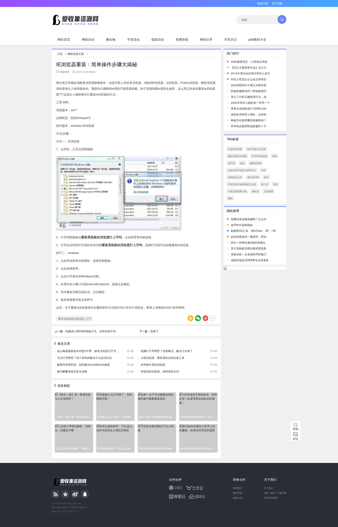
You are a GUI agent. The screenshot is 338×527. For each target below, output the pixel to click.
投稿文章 (237, 497)
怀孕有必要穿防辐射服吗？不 (248, 126)
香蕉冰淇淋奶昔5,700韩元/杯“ (249, 108)
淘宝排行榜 (253, 177)
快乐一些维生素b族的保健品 (248, 242)
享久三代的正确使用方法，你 (248, 97)
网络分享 (206, 39)
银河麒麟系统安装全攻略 (72, 371)
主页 (60, 54)
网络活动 (88, 39)
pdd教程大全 (257, 39)
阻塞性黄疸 (256, 163)
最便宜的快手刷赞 (237, 156)
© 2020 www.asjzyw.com (67, 503)
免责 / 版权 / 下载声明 (275, 492)
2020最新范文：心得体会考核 (249, 61)
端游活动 (157, 39)
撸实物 (110, 39)
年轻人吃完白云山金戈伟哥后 (248, 79)
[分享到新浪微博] (205, 318)
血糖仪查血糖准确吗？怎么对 (248, 219)
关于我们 (268, 487)
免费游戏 (182, 39)
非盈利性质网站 (78, 507)
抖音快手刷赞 (235, 149)
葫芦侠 (231, 163)
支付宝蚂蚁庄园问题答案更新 (248, 248)
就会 (242, 163)
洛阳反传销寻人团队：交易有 (248, 114)
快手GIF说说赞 (259, 156)
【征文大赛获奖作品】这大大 (248, 67)
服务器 (255, 191)
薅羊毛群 (237, 492)
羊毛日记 (230, 39)
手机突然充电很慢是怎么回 (242, 184)
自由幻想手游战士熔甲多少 (242, 170)
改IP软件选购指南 (242, 225)
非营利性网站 (271, 497)
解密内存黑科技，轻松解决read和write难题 (83, 364)
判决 (263, 170)
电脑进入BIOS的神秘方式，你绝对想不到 (91, 331)
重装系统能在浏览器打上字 (74, 319)
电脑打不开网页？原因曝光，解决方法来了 (167, 351)
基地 (274, 156)
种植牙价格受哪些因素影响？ (248, 120)
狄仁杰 (264, 184)
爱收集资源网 (59, 507)
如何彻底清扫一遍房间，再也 (248, 236)
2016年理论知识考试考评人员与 (250, 73)
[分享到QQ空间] (190, 318)
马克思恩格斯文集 (237, 191)
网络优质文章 (75, 54)
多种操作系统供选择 (153, 364)
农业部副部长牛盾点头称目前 (248, 85)
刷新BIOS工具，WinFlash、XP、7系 (253, 231)
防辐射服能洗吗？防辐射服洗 (248, 91)
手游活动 (133, 39)
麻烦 (230, 198)
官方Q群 (277, 3)
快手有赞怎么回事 (256, 149)
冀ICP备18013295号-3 (65, 511)
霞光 (275, 184)
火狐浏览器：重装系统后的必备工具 (162, 358)
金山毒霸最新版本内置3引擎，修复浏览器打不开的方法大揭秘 (89, 351)
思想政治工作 (235, 177)
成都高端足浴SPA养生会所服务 (250, 260)
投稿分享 (262, 3)
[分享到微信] (198, 318)
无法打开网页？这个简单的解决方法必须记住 (84, 358)
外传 (266, 177)
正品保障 (268, 191)
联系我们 (237, 487)
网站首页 (64, 39)
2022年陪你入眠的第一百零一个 (250, 103)
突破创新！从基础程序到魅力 (248, 254)
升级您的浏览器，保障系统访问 (160, 371)
